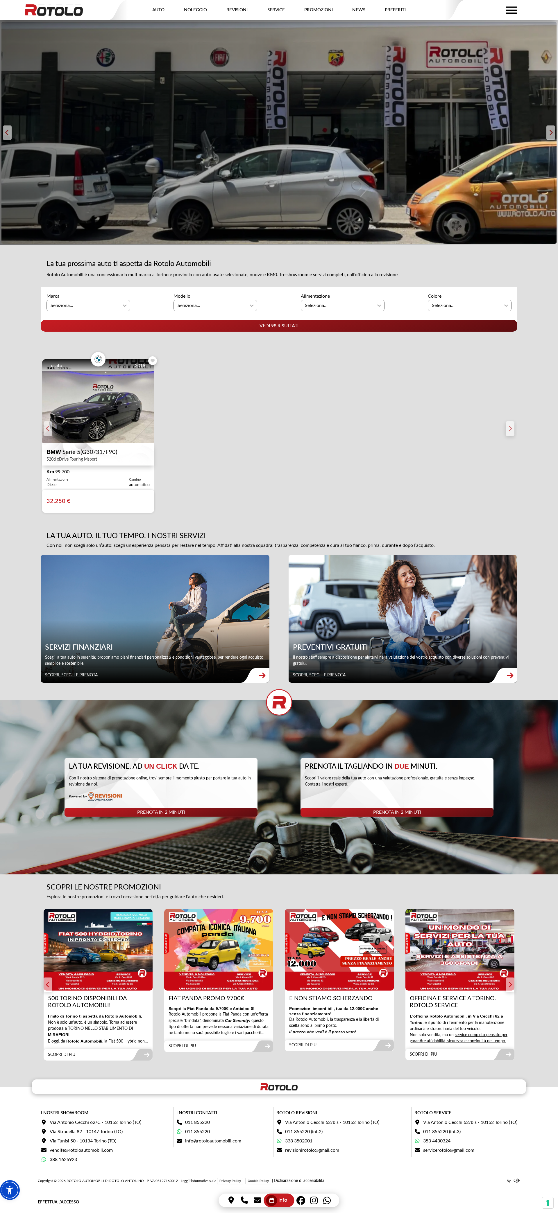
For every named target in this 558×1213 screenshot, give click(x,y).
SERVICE (276, 10)
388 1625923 (63, 1159)
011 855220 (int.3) (442, 1131)
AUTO (158, 10)
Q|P (517, 1181)
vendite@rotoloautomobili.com (81, 1150)
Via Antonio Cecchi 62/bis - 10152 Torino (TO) (332, 1122)
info (282, 1200)
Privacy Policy (230, 1181)
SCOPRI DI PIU (61, 1055)
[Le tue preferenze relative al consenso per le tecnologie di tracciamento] (547, 1202)
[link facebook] (300, 1200)
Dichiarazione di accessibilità (299, 1181)
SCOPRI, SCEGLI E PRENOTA (71, 675)
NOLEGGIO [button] (195, 10)
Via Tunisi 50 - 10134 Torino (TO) (83, 1141)
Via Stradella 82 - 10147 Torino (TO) (86, 1131)
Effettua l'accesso (58, 1202)
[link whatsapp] (327, 1200)
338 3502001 (298, 1141)
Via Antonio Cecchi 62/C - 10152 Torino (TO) (95, 1122)
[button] (9, 1190)
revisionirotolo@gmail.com (312, 1150)
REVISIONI (237, 10)
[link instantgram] (314, 1200)
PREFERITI (395, 10)
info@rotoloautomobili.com (213, 1141)
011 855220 (197, 1122)
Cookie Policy (258, 1181)
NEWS (358, 10)
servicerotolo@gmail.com (448, 1150)
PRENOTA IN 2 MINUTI (161, 812)
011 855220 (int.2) (304, 1131)
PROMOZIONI (318, 10)
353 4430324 (436, 1141)
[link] (155, 619)
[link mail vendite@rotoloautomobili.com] (257, 1200)
